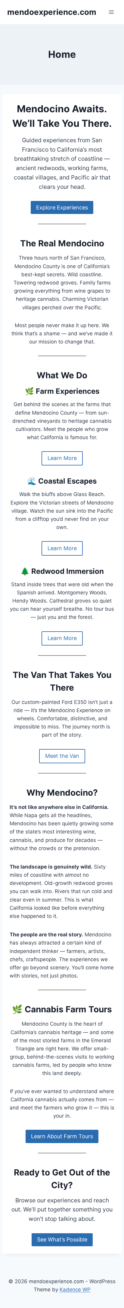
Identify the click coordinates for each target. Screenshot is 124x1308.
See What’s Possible (62, 1239)
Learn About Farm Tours (62, 1136)
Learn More (62, 458)
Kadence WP (75, 1290)
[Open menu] (111, 12)
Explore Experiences (62, 207)
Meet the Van (62, 756)
